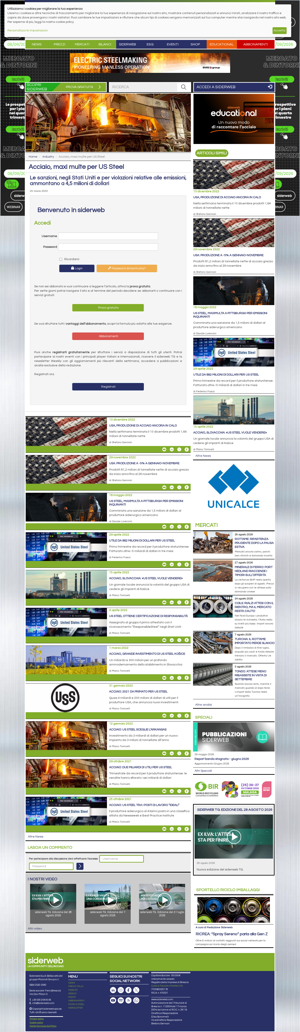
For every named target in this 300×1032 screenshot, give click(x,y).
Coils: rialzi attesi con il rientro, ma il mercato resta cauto (254, 607)
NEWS (71, 983)
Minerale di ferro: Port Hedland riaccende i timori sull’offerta (254, 571)
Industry (48, 156)
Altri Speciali (203, 770)
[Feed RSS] (128, 1000)
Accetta (279, 30)
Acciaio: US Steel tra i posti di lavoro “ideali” (144, 805)
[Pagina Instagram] (120, 990)
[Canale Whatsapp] (136, 1000)
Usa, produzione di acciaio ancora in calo (143, 425)
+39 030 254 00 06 (41, 1000)
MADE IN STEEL (76, 1004)
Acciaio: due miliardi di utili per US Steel (140, 767)
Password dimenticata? (128, 268)
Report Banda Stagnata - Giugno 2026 (222, 759)
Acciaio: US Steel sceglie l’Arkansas (137, 729)
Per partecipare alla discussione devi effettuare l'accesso (63, 858)
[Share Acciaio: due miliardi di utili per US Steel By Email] (164, 791)
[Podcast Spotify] (120, 1000)
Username (49, 236)
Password (50, 246)
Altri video (35, 928)
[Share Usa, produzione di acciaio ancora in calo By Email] (164, 449)
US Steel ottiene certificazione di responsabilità (148, 616)
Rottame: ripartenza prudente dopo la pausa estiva (254, 543)
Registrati (108, 386)
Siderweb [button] (127, 44)
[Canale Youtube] (113, 1000)
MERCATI (73, 990)
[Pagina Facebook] (128, 990)
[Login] (79, 866)
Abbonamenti (255, 44)
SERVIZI (72, 993)
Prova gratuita (108, 307)
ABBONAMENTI (76, 1001)
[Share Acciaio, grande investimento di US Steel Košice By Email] (164, 677)
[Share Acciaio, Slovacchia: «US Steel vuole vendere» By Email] (164, 602)
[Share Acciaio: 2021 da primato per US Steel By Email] (164, 715)
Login (78, 268)
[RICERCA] (183, 87)
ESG (150, 44)
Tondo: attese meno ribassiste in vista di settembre (251, 675)
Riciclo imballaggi (228, 890)
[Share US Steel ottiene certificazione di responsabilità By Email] (164, 640)
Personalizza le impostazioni (27, 30)
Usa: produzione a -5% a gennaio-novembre (144, 463)
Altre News (35, 836)
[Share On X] (179, 449)
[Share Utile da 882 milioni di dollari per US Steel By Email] (164, 564)
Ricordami (71, 259)
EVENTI (72, 997)
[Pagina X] (136, 990)
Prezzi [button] (59, 44)
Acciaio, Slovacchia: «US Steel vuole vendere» (146, 578)
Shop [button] (195, 44)
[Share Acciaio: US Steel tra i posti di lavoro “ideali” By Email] (164, 829)
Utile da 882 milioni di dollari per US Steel (142, 540)
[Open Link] (150, 63)
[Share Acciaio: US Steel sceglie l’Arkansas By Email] (164, 753)
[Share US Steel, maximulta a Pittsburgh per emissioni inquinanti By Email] (164, 526)
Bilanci (105, 44)
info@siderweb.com (43, 1003)
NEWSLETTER (75, 1008)
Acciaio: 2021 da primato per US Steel (138, 691)
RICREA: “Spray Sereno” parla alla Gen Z (232, 934)
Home (33, 156)
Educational (222, 44)
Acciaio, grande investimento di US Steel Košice (147, 653)
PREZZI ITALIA (75, 986)
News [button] (37, 44)
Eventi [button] (173, 44)
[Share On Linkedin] (171, 449)
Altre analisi (203, 704)
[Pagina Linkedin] (113, 990)
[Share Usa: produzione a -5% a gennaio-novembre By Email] (164, 487)
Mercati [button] (82, 44)
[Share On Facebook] (186, 449)
